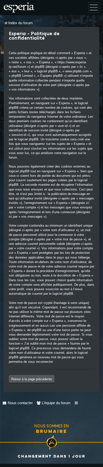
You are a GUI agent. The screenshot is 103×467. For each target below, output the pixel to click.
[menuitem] (17, 403)
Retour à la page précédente (31, 379)
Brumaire (51, 431)
